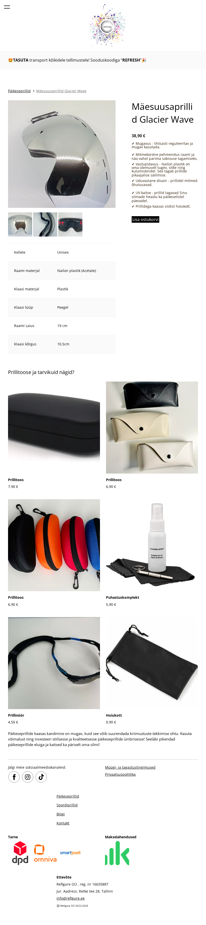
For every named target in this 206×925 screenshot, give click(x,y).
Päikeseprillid (19, 90)
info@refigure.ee (71, 898)
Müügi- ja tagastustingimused (130, 767)
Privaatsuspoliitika (120, 774)
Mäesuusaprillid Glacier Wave (61, 90)
